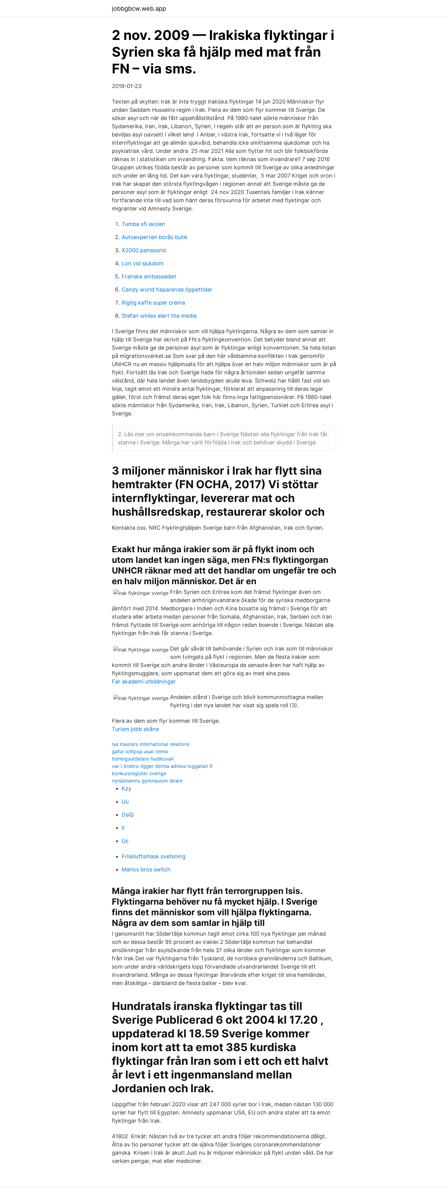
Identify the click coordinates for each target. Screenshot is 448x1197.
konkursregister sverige (139, 773)
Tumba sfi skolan (143, 224)
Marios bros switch (146, 869)
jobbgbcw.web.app (139, 8)
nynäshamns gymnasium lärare (147, 781)
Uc (125, 841)
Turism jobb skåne (135, 729)
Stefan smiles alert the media (159, 315)
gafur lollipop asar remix (140, 751)
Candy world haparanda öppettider (167, 289)
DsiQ (128, 814)
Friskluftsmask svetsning (154, 856)
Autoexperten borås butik (155, 237)
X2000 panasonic (144, 250)
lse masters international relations (151, 744)
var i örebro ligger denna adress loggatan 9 (162, 766)
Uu (125, 801)
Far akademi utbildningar (144, 681)
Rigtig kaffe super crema (153, 302)
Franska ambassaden (149, 276)
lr (123, 827)
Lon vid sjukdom (143, 263)
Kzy (126, 788)
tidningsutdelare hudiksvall (142, 759)
